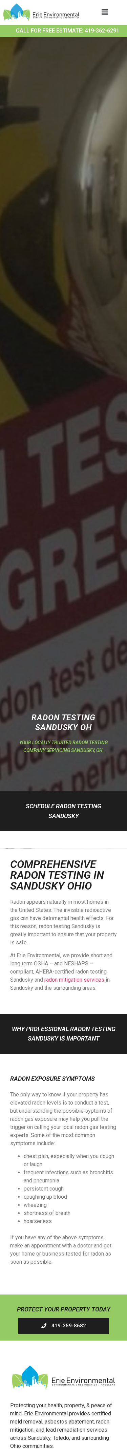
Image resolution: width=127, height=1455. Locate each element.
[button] (104, 12)
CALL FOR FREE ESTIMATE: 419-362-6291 (67, 30)
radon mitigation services (74, 980)
